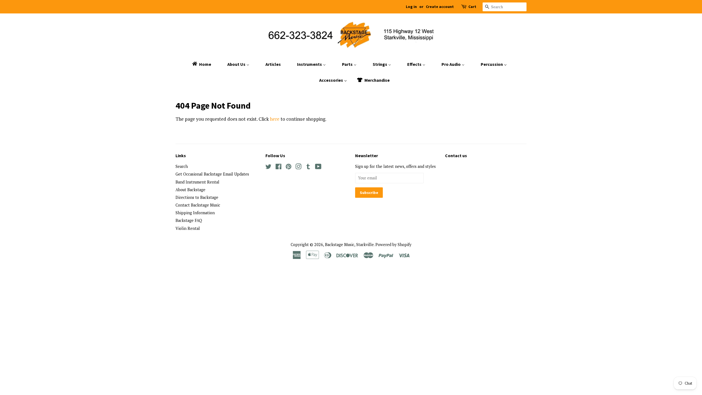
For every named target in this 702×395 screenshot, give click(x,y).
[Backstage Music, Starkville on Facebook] (278, 167)
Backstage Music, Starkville (349, 244)
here (274, 119)
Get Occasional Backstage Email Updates (212, 174)
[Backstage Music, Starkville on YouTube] (318, 167)
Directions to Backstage (197, 197)
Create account (440, 6)
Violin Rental (188, 228)
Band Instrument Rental (197, 182)
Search (182, 166)
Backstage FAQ (189, 220)
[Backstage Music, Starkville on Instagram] (298, 167)
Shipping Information (195, 212)
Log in (411, 6)
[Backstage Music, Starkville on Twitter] (268, 167)
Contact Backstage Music (198, 205)
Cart (472, 6)
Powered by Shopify (393, 244)
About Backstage (190, 189)
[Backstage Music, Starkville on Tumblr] (308, 167)
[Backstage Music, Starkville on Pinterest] (288, 167)
